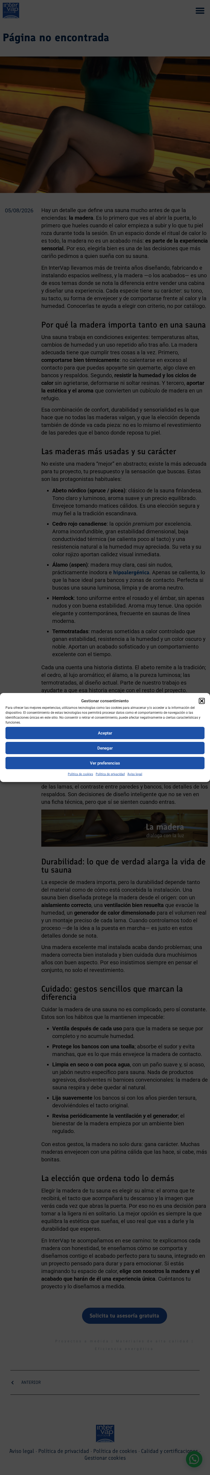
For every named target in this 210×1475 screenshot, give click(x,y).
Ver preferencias (105, 763)
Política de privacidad (110, 774)
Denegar (105, 748)
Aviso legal (134, 774)
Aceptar (105, 733)
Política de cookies (80, 774)
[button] (202, 701)
